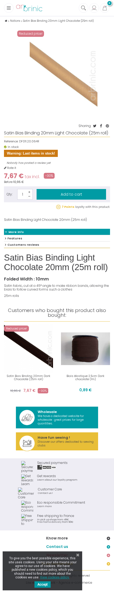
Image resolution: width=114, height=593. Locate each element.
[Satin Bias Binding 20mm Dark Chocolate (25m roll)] (28, 348)
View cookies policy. (54, 577)
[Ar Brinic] (29, 8)
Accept (42, 584)
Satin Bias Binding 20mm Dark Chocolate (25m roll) (28, 377)
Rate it (11, 167)
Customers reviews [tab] (23, 245)
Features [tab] (14, 238)
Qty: (9, 194)
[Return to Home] (6, 21)
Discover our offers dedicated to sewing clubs (66, 441)
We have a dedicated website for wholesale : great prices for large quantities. (61, 417)
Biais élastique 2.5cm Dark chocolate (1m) (85, 377)
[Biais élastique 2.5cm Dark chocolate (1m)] (85, 348)
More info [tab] (16, 232)
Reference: (11, 141)
